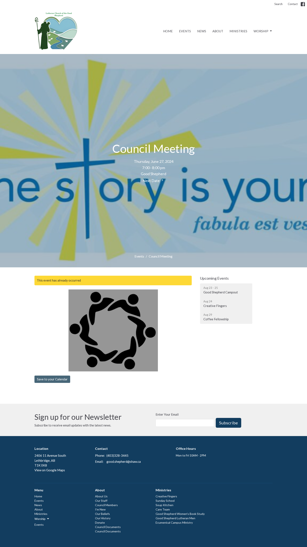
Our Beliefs (102, 514)
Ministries (238, 31)
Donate (100, 522)
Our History (102, 518)
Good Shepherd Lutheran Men (175, 518)
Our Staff (101, 500)
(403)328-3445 (117, 455)
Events (185, 31)
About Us (101, 496)
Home (168, 31)
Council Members (106, 505)
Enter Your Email (167, 414)
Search (278, 4)
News (201, 31)
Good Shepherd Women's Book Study (180, 514)
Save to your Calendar (52, 379)
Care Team (163, 509)
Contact (293, 4)
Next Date (151, 180)
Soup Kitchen (164, 505)
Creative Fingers (166, 496)
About (217, 31)
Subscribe (228, 422)
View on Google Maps (49, 470)
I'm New (100, 509)
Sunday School (165, 500)
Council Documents (108, 527)
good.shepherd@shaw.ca (124, 461)
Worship (261, 31)
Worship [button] (40, 519)
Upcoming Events (214, 278)
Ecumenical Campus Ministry (174, 522)
